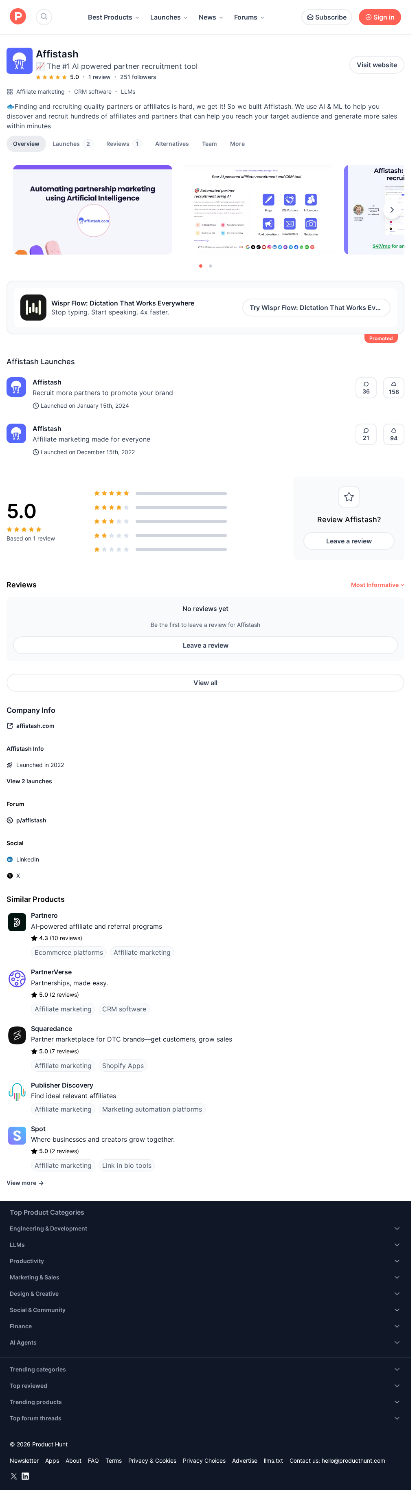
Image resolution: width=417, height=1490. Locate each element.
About (73, 1460)
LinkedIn (27, 859)
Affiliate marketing (40, 91)
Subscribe (331, 17)
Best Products (110, 17)
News (207, 17)
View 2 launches (29, 781)
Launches (165, 17)
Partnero (44, 915)
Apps (52, 1460)
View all (205, 683)
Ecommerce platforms (69, 952)
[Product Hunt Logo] (18, 17)
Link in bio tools (126, 1165)
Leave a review (349, 541)
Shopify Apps (123, 1065)
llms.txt (273, 1460)
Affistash (47, 382)
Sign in (384, 17)
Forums (245, 17)
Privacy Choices (204, 1460)
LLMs (128, 91)
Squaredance (51, 1028)
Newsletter (24, 1460)
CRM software (93, 91)
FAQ (93, 1460)
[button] (237, 143)
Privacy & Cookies (152, 1460)
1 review (99, 76)
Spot (38, 1129)
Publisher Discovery (62, 1085)
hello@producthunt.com (353, 1460)
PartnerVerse (51, 972)
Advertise (244, 1460)
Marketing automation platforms (152, 1109)
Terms (113, 1460)
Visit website (377, 65)
